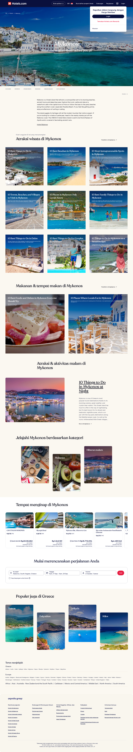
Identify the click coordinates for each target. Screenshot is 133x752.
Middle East (93, 683)
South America (119, 683)
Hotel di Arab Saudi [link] (13, 720)
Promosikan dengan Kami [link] (63, 716)
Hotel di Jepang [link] (12, 717)
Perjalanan (109, 3)
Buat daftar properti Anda (84, 3)
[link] (108, 28)
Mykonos (17, 89)
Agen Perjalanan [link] (61, 719)
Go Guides (8, 89)
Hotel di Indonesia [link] (13, 708)
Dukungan (99, 3)
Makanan (37, 89)
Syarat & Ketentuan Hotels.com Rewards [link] (90, 722)
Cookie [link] (83, 714)
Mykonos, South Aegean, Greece (24, 574)
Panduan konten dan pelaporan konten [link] (89, 718)
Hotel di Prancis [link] (12, 736)
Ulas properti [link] (36, 717)
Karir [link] (106, 711)
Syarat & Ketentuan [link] (86, 708)
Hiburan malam (48, 89)
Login (123, 3)
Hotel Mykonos (60, 89)
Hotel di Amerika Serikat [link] (15, 714)
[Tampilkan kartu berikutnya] (127, 530)
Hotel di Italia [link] (12, 727)
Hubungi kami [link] (36, 714)
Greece (11, 13)
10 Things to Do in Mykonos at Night (92, 387)
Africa (7, 683)
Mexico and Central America (76, 683)
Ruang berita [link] (60, 713)
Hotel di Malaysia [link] (13, 711)
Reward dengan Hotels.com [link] (112, 717)
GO (6, 13)
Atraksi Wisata (27, 89)
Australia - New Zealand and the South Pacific (35, 683)
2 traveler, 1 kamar (91, 574)
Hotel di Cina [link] (11, 730)
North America (105, 683)
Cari (120, 573)
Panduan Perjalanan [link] (110, 714)
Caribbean (59, 683)
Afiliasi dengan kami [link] (62, 710)
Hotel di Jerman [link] (12, 723)
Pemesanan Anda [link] (37, 708)
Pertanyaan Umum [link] (37, 711)
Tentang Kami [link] (109, 708)
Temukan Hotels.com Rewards (108, 21)
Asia (13, 683)
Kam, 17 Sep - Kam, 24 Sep (58, 574)
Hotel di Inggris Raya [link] (14, 733)
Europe (8, 674)
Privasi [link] (82, 711)
